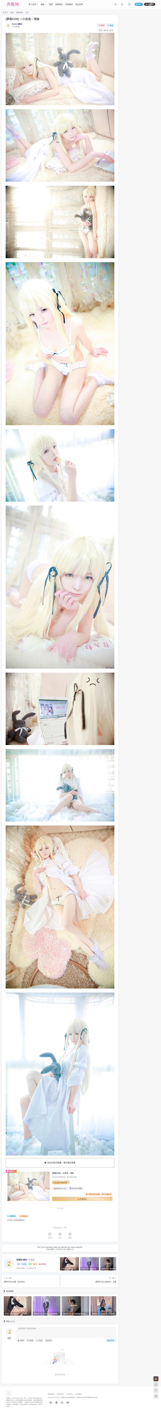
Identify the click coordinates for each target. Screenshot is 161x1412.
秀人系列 (32, 4)
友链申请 (51, 1394)
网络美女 (59, 4)
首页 (6, 12)
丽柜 (51, 4)
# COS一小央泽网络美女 (16, 1220)
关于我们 (78, 1394)
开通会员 (151, 4)
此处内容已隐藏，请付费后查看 (60, 1162)
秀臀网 (14, 24)
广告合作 (69, 1394)
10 (36, 1264)
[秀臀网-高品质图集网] (14, 1393)
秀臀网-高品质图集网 (68, 1397)
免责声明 (60, 1394)
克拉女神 (79, 4)
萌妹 (42, 4)
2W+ (25, 1264)
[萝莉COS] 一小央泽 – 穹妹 (22, 19)
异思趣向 (69, 4)
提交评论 (110, 1340)
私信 (111, 25)
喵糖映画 (19, 12)
